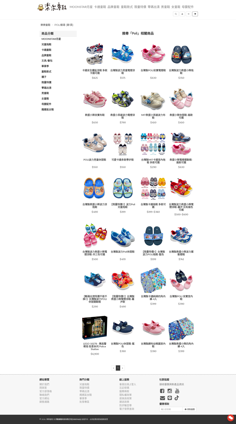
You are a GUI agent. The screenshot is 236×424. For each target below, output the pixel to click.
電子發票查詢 (126, 408)
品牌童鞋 (113, 7)
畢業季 (45, 66)
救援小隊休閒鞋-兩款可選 (181, 116)
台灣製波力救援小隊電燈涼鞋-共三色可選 (94, 253)
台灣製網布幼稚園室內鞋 (153, 345)
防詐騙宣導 (125, 405)
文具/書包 (47, 61)
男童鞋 (165, 7)
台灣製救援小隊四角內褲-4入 (181, 345)
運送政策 (124, 401)
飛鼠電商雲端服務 (98, 419)
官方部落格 (45, 391)
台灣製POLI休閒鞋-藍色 (123, 345)
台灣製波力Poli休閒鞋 (123, 252)
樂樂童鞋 (45, 24)
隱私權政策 (125, 394)
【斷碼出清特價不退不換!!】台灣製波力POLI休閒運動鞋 (94, 299)
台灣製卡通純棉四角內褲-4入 (153, 297)
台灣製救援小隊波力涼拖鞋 (94, 206)
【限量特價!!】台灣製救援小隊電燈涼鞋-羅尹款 (122, 299)
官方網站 (44, 398)
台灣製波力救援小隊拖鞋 (181, 72)
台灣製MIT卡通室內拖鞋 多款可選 (153, 161)
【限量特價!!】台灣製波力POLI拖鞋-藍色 (153, 253)
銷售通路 (44, 401)
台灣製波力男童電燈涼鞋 (122, 72)
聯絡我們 (44, 394)
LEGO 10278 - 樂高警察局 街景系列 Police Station (94, 347)
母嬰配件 (188, 7)
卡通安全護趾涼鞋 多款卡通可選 (94, 72)
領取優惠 (191, 409)
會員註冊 (124, 384)
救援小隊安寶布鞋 (95, 115)
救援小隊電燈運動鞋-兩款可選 (181, 161)
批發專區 (84, 401)
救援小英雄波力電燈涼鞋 (122, 116)
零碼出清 (154, 7)
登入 (133, 384)
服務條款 (124, 391)
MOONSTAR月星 (81, 7)
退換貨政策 (125, 398)
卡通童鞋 (100, 7)
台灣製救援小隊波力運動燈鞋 (181, 253)
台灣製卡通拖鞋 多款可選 (153, 206)
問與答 (43, 387)
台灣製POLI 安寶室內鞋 (181, 297)
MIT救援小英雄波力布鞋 (153, 116)
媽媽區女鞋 (48, 109)
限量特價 (140, 7)
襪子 (44, 77)
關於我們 (44, 384)
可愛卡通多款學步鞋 (123, 160)
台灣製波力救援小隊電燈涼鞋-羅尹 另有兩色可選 (181, 207)
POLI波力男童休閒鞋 (94, 160)
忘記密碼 (124, 387)
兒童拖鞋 (46, 44)
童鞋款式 (127, 7)
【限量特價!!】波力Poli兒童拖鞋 (122, 206)
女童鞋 (175, 7)
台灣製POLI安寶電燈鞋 (153, 70)
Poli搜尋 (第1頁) (63, 24)
